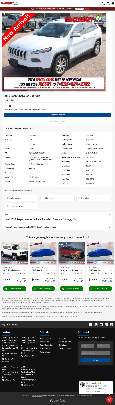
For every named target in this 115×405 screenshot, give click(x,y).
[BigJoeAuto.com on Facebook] (90, 324)
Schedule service (46, 345)
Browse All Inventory (57, 115)
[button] (104, 3)
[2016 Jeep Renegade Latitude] (43, 253)
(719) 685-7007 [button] (29, 356)
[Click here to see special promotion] (57, 9)
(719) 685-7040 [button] (10, 380)
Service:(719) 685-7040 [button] (8, 360)
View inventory (45, 338)
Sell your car (44, 342)
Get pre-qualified (65, 342)
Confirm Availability (15, 288)
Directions (63, 345)
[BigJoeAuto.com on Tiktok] (110, 324)
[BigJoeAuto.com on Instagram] (105, 324)
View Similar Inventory (57, 121)
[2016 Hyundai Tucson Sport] (72, 253)
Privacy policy (45, 349)
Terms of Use (45, 352)
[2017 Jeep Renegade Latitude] (14, 253)
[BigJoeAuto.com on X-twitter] (95, 324)
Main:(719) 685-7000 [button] (9, 354)
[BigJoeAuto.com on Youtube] (100, 324)
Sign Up (95, 360)
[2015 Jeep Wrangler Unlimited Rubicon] (100, 253)
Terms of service (65, 349)
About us (62, 338)
